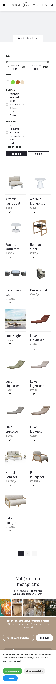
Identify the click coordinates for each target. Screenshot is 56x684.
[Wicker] (7, 115)
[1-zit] (7, 125)
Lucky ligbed (14, 335)
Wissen (38, 153)
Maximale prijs (36, 67)
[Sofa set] (7, 108)
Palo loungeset (37, 474)
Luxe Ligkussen (37, 337)
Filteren (16, 153)
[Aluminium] (7, 94)
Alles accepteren (12, 671)
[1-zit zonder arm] (7, 136)
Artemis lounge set (12, 201)
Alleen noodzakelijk (34, 671)
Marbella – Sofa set (12, 474)
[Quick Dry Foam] (7, 104)
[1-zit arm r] (7, 132)
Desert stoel (38, 290)
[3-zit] (7, 140)
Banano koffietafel (12, 246)
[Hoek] (7, 143)
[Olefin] (7, 101)
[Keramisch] (7, 97)
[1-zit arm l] (7, 129)
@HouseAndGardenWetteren (27, 593)
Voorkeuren (10, 678)
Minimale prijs (15, 67)
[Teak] (7, 112)
